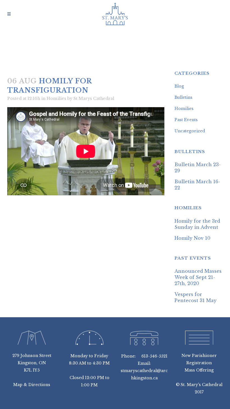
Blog (179, 86)
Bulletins (183, 97)
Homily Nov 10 (192, 238)
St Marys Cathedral (93, 98)
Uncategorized (189, 130)
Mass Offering (199, 370)
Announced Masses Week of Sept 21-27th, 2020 (198, 277)
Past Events (186, 119)
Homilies (56, 98)
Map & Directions (31, 384)
